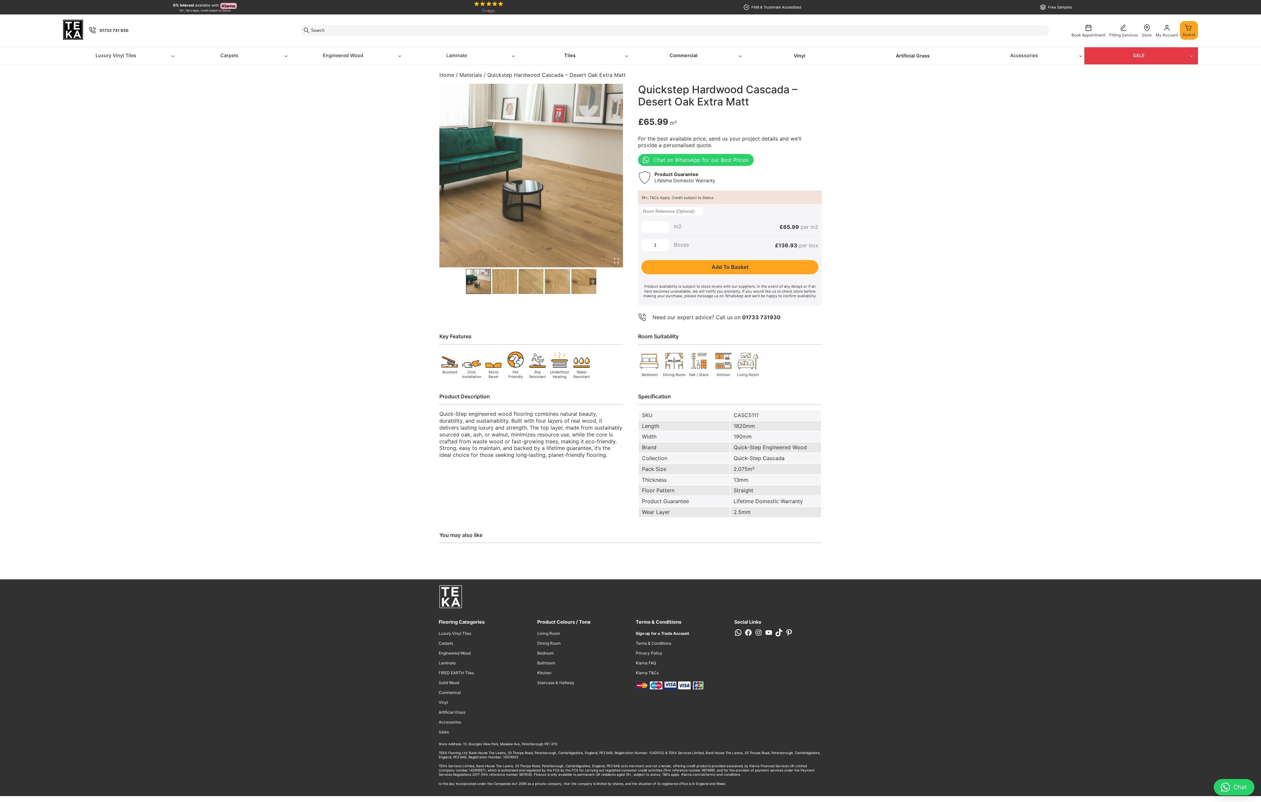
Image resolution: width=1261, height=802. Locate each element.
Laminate (456, 55)
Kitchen (544, 672)
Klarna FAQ (646, 662)
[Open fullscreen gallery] (616, 260)
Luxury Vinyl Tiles (116, 55)
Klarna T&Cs (647, 672)
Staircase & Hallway (555, 682)
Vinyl (799, 55)
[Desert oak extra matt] (531, 175)
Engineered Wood (343, 55)
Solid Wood (449, 682)
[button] (478, 281)
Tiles (570, 55)
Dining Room (549, 643)
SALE (1139, 55)
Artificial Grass (913, 55)
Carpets (229, 55)
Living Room (548, 633)
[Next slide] (592, 281)
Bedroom (545, 653)
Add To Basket (730, 267)
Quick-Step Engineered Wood (770, 447)
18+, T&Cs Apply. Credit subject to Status (677, 197)
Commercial (683, 55)
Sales (444, 731)
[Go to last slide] (469, 281)
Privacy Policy (649, 653)
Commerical (450, 692)
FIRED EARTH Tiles (456, 672)
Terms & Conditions (653, 643)
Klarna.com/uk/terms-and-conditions (710, 774)
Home (446, 75)
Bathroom (546, 662)
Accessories (1024, 55)
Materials (470, 75)
